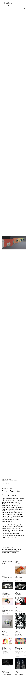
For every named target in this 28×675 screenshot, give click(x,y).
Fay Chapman (8, 489)
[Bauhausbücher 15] (20, 583)
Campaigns (5, 547)
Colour (12, 547)
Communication (7, 549)
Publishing (5, 552)
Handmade (16, 549)
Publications (15, 551)
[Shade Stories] (20, 638)
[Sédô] (7, 638)
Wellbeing (12, 552)
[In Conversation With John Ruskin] (7, 618)
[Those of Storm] (20, 567)
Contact (13, 495)
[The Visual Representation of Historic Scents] (7, 658)
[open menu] (3, 3)
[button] (24, 241)
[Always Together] (20, 598)
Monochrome (6, 551)
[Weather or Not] (7, 583)
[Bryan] (20, 618)
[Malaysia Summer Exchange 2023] (20, 658)
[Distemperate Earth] (7, 598)
